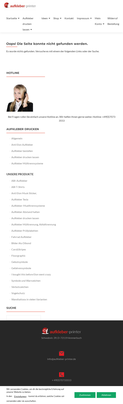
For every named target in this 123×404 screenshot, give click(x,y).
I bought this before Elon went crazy (31, 274)
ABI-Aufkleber (19, 180)
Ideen (44, 18)
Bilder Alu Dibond (21, 243)
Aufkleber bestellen (22, 150)
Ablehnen (106, 395)
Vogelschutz (18, 293)
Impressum (83, 18)
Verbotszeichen (20, 286)
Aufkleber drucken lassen (28, 24)
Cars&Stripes (18, 249)
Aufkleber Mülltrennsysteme (27, 163)
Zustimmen (85, 395)
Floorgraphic (18, 255)
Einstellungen (20, 396)
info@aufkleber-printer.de (61, 358)
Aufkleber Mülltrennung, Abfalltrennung (33, 224)
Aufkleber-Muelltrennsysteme (28, 205)
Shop (56, 18)
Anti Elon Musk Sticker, (24, 193)
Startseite (11, 18)
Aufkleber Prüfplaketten (24, 230)
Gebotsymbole (19, 261)
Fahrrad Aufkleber (21, 236)
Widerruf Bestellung (113, 21)
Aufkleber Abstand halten (25, 211)
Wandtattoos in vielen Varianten (29, 299)
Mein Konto (98, 21)
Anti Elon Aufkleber (22, 144)
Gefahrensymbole (21, 268)
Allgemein (16, 138)
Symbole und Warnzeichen (26, 280)
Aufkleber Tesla (19, 199)
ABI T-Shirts (18, 186)
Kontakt (69, 18)
